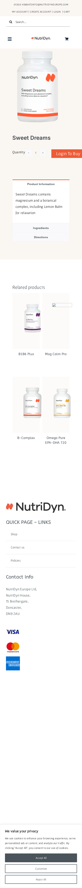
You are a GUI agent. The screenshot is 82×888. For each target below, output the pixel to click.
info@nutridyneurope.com (50, 4)
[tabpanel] (41, 205)
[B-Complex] (26, 405)
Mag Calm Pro (55, 354)
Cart (67, 11)
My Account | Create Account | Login (37, 11)
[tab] (41, 183)
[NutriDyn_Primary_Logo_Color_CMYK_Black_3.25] (41, 38)
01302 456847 (22, 4)
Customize (41, 868)
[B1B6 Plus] (26, 321)
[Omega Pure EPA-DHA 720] (55, 405)
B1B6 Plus (26, 354)
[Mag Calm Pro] (55, 321)
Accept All (41, 857)
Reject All (41, 879)
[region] (41, 856)
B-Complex (26, 438)
